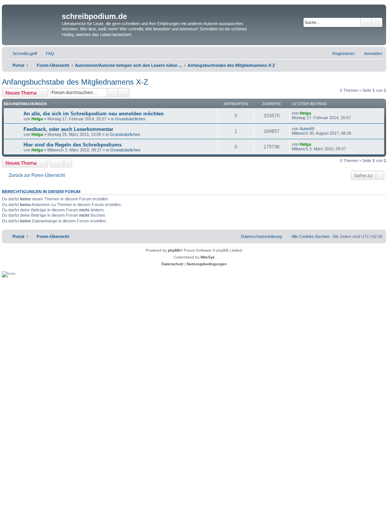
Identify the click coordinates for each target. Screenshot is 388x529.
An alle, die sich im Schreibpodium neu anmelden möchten (93, 114)
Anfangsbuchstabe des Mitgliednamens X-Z (75, 82)
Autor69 (307, 128)
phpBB (174, 250)
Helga (37, 119)
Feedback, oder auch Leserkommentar (68, 129)
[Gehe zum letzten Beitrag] (314, 113)
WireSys (207, 257)
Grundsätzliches (130, 119)
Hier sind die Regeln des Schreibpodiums (72, 145)
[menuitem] (46, 53)
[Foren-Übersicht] (33, 21)
